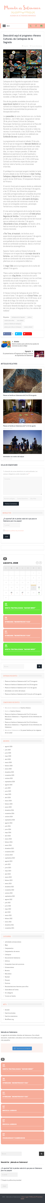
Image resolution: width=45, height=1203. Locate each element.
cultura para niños (9, 320)
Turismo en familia (10, 996)
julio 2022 (7, 903)
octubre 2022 (9, 893)
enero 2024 (8, 845)
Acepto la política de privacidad (14, 531)
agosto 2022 (8, 899)
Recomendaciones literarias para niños (16, 986)
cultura (29, 317)
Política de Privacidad (35, 1197)
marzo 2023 (8, 877)
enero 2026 (8, 769)
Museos (7, 970)
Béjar (6, 945)
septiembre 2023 (10, 858)
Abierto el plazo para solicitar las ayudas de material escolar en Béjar (25, 345)
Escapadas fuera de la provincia (14, 964)
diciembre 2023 (9, 848)
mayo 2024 (8, 832)
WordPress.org (9, 1019)
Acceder (7, 1010)
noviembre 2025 (9, 775)
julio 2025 (8, 788)
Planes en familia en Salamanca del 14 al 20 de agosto (19, 395)
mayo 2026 (8, 756)
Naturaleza (8, 974)
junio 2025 (8, 791)
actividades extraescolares (13, 942)
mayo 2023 (8, 871)
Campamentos (9, 948)
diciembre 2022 (9, 887)
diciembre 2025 (9, 772)
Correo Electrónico (37, 46)
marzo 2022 (8, 915)
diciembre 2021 (9, 925)
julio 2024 (8, 826)
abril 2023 (8, 874)
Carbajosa (8, 955)
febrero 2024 (8, 842)
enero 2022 (8, 922)
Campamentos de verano (12, 951)
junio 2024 (8, 829)
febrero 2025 (8, 804)
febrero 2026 (8, 766)
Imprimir (26, 46)
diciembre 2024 (9, 810)
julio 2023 (8, 864)
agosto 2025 (8, 785)
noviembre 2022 (9, 890)
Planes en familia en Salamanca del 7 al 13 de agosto (19, 426)
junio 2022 (8, 906)
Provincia (7, 983)
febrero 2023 (8, 880)
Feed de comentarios (11, 1016)
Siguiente (28, 351)
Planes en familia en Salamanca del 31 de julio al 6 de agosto (23, 694)
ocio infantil (20, 320)
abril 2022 (8, 912)
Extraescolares (9, 967)
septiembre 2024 (10, 820)
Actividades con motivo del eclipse (13, 457)
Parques (7, 980)
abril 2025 (8, 797)
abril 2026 (8, 759)
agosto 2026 (8, 746)
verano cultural (28, 327)
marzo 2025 (8, 801)
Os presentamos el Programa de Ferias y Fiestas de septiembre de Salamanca (18, 354)
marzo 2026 (8, 762)
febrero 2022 (8, 918)
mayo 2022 (8, 909)
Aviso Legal (25, 1197)
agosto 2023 (8, 861)
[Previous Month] (37, 562)
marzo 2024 (8, 839)
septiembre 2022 (10, 896)
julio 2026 (8, 750)
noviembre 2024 (9, 813)
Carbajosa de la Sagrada (18, 317)
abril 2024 (8, 836)
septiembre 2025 (10, 782)
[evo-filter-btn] (5, 558)
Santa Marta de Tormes (12, 990)
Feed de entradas (10, 1013)
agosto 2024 (8, 823)
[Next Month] (40, 562)
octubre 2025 (9, 778)
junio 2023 (8, 868)
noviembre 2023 (9, 852)
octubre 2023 (9, 855)
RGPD (22, 1199)
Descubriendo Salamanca (12, 958)
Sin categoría (9, 993)
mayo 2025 (8, 794)
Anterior (16, 342)
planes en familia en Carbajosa (12, 324)
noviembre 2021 (9, 928)
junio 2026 (8, 753)
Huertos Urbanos (26, 708)
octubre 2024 (9, 817)
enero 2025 (8, 807)
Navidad (7, 977)
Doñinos (7, 961)
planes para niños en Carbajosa (12, 327)
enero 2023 (8, 883)
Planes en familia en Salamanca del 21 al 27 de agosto (21, 681)
